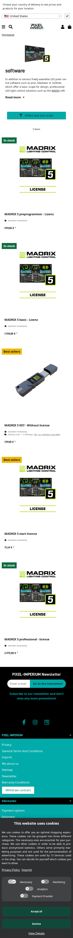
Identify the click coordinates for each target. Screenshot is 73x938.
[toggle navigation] (3, 27)
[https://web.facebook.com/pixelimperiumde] (24, 722)
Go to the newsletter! (48, 684)
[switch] (12, 881)
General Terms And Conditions (22, 751)
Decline (36, 923)
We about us (10, 764)
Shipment (8, 817)
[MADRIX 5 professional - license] (36, 594)
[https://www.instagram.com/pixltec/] (35, 722)
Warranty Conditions (16, 782)
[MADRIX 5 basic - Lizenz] (36, 274)
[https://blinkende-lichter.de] (47, 722)
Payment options (13, 810)
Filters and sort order (39, 115)
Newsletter (9, 776)
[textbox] (32, 16)
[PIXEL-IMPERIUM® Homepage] (36, 26)
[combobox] (32, 16)
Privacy (6, 745)
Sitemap (7, 770)
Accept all (36, 911)
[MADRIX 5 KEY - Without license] (36, 380)
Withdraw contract (18, 790)
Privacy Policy (11, 870)
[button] (62, 27)
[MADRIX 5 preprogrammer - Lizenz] (36, 169)
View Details (36, 933)
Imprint (7, 757)
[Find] (11, 27)
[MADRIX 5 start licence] (36, 488)
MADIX (56, 90)
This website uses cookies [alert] (36, 823)
